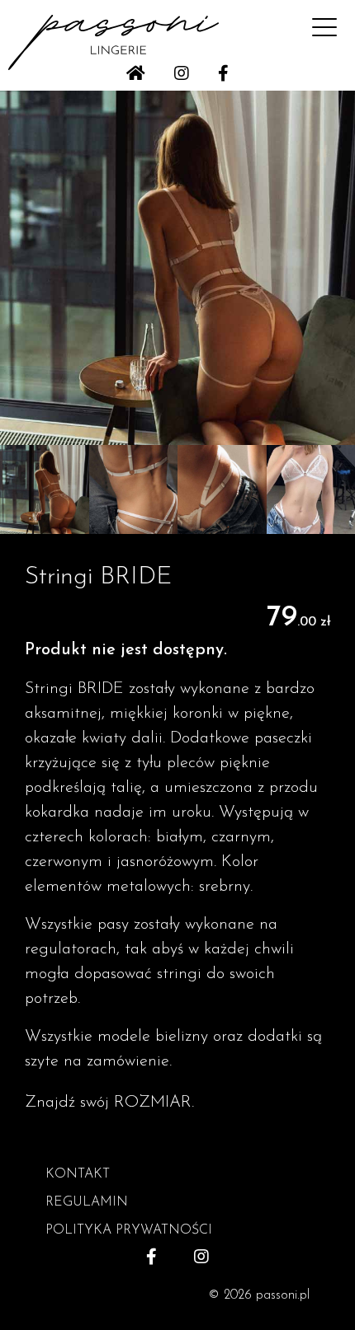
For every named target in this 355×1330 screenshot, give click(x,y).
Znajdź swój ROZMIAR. (109, 1102)
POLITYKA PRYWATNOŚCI (128, 1230)
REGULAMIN (86, 1202)
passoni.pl (283, 1295)
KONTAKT (77, 1174)
